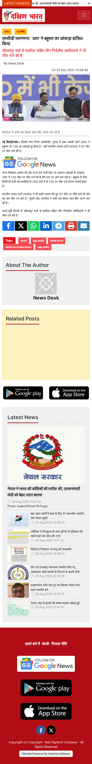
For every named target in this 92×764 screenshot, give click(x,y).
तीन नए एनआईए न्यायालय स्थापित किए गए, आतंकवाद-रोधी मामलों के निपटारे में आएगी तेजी (55, 569)
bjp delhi (38, 240)
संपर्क (45, 643)
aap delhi (43, 247)
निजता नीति (59, 643)
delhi (24, 240)
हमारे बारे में (32, 643)
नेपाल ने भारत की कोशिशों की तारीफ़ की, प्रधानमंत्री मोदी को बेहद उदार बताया (43, 491)
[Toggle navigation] (84, 15)
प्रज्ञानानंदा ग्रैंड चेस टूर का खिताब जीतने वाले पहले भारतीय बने (55, 587)
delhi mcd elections (18, 247)
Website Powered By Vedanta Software (46, 753)
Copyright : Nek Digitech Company (52, 742)
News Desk (16, 63)
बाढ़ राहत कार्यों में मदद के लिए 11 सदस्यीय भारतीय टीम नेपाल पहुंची (57, 516)
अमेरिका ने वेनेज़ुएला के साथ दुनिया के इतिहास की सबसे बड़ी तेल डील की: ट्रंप (56, 534)
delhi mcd (56, 240)
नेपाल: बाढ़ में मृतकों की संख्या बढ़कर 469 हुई (55, 603)
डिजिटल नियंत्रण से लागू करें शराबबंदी (51, 549)
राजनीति (21, 31)
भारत (6, 31)
